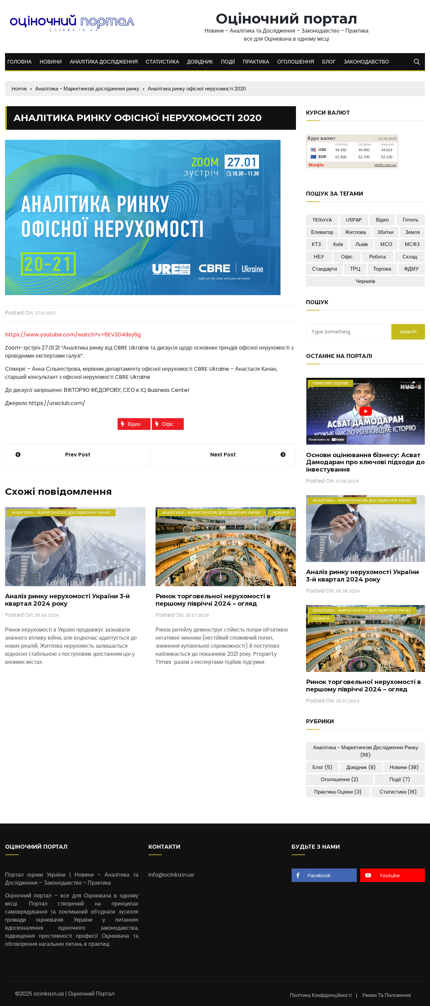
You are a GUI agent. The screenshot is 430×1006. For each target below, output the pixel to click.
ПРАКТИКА (256, 61)
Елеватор (322, 232)
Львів (361, 244)
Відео (134, 424)
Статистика (398, 791)
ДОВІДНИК (200, 61)
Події (399, 779)
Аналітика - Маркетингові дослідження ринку (61, 512)
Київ (338, 244)
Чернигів (365, 281)
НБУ (319, 256)
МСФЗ (412, 244)
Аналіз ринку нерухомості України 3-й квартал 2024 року (67, 600)
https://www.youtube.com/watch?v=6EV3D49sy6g (73, 334)
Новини (281, 512)
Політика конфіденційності (321, 995)
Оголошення (339, 779)
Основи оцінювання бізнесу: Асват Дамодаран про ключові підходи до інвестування (365, 462)
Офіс (168, 424)
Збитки (385, 232)
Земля (412, 232)
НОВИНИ (51, 61)
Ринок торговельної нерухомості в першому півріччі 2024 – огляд (213, 600)
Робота (377, 256)
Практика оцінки (330, 383)
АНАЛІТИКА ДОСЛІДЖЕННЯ (104, 61)
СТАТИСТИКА (162, 61)
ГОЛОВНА (19, 61)
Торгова (382, 268)
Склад (409, 256)
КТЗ (316, 244)
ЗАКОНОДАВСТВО (366, 61)
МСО (386, 244)
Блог (322, 767)
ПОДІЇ (228, 61)
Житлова (355, 232)
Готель (411, 219)
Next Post (223, 454)
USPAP (354, 219)
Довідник (361, 767)
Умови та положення (386, 995)
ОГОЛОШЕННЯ (295, 61)
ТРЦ (355, 268)
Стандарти (324, 268)
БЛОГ (329, 61)
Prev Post (77, 454)
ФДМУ (411, 268)
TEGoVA (322, 219)
